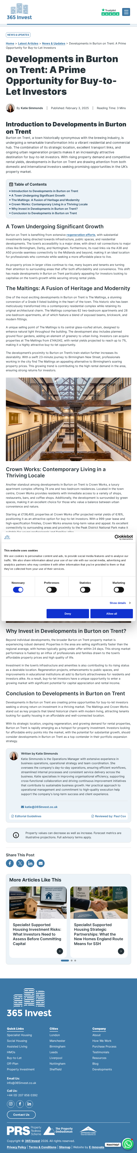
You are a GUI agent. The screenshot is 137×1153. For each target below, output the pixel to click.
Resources (99, 1058)
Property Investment (21, 1069)
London (55, 1035)
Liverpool (56, 1058)
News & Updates (53, 43)
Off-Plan (12, 1063)
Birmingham (57, 1046)
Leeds (54, 1052)
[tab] (65, 960)
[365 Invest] (19, 12)
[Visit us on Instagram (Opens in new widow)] (10, 1104)
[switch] (52, 589)
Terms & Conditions (42, 1147)
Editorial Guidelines (28, 816)
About (96, 1035)
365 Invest (32, 1141)
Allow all (111, 613)
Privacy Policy (16, 1147)
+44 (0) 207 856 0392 (22, 1095)
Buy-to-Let (14, 1058)
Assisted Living (17, 1046)
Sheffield (56, 1069)
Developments (102, 1069)
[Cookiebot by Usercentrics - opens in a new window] (117, 537)
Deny (68, 613)
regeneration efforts (81, 235)
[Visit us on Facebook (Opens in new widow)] (20, 1104)
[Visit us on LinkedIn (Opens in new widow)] (29, 1104)
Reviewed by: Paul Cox (110, 816)
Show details (118, 602)
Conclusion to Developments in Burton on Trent (44, 213)
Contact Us (21, 1114)
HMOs (11, 1052)
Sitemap (64, 1147)
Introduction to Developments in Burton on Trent (44, 191)
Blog (95, 1063)
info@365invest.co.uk (21, 1083)
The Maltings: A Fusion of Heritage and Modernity (45, 200)
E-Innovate (96, 1147)
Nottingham (57, 1063)
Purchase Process (104, 1046)
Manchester (57, 1041)
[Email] (41, 863)
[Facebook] (10, 863)
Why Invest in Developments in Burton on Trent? (44, 208)
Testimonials (100, 1052)
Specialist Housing (19, 1035)
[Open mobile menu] (126, 12)
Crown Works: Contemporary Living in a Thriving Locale (49, 204)
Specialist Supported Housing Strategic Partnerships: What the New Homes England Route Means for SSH (98, 934)
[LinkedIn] (30, 863)
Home (10, 43)
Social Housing (17, 1041)
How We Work (101, 1041)
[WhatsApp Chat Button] (128, 1144)
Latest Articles (28, 43)
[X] (20, 863)
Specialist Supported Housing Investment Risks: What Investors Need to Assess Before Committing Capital (37, 934)
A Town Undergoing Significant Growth (38, 195)
